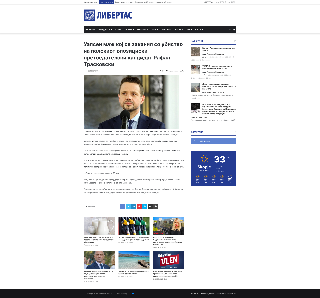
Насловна (90, 30)
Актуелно (210, 54)
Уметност (142, 30)
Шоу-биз (165, 30)
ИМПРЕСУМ (209, 2)
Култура (128, 30)
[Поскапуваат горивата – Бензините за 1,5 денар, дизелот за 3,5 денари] (134, 226)
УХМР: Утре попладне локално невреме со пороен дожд (217, 67)
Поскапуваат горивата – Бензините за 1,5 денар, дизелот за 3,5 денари (143, 2)
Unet (130, 293)
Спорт (198, 30)
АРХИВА (231, 2)
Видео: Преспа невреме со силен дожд (218, 49)
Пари (117, 30)
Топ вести (220, 92)
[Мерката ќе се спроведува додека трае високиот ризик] (134, 260)
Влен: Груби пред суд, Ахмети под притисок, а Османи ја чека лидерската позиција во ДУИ (167, 273)
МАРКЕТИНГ (221, 2)
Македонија (104, 30)
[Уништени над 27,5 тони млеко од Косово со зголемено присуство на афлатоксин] (99, 226)
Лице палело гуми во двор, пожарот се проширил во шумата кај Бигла (219, 86)
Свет (154, 30)
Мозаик (177, 30)
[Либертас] (108, 15)
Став (188, 30)
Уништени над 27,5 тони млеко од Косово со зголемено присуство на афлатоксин (99, 239)
